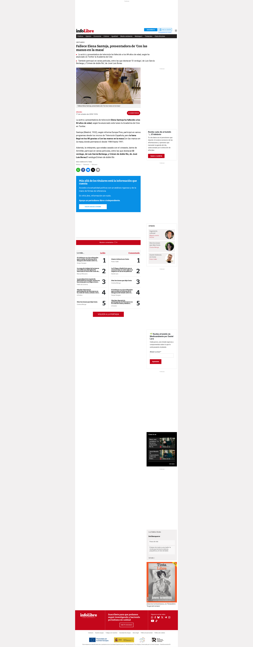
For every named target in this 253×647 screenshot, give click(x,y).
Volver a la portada (108, 314)
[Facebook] (155, 617)
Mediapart (138, 36)
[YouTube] (152, 621)
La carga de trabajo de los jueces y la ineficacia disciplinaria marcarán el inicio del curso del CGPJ (88, 270)
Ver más (151, 558)
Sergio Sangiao (81, 263)
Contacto (90, 633)
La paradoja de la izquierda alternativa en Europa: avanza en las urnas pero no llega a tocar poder (88, 281)
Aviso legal (136, 633)
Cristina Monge (81, 304)
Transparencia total (164, 32)
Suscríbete (151, 29)
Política (80, 36)
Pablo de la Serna (82, 284)
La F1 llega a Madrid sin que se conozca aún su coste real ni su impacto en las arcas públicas (122, 269)
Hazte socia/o (126, 625)
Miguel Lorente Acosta (154, 236)
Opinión (88, 36)
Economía (97, 36)
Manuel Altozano (82, 274)
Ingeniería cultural (153, 232)
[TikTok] (156, 621)
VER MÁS (171, 464)
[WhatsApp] (152, 617)
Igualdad (114, 36)
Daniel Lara (114, 274)
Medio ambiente (126, 36)
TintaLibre (148, 36)
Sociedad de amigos (125, 633)
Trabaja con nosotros (111, 633)
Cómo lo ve (152, 434)
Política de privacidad (146, 633)
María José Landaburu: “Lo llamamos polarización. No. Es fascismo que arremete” (154, 443)
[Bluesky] (158, 617)
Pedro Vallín (115, 261)
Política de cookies (160, 633)
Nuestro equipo (99, 633)
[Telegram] (166, 617)
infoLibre (79, 295)
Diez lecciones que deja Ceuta (87, 302)
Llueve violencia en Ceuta (120, 259)
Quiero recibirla (156, 156)
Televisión (86, 164)
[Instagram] (169, 617)
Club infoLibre (160, 36)
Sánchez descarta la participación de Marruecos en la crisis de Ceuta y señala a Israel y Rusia (88, 292)
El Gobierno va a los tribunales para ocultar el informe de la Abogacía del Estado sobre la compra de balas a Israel (87, 260)
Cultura (106, 36)
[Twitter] (162, 617)
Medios (78, 164)
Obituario (94, 164)
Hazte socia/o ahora (93, 207)
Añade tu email (155, 352)
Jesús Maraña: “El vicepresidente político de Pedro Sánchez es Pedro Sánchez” (154, 455)
